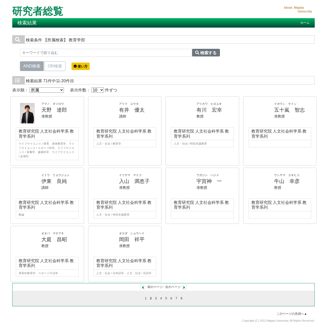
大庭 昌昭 (54, 239)
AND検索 (31, 66)
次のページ (173, 287)
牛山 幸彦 (287, 181)
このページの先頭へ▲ (291, 314)
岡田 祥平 (132, 239)
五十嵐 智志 (289, 110)
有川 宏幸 (209, 110)
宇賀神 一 (209, 181)
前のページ (155, 287)
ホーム (305, 23)
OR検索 (55, 66)
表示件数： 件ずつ (93, 90)
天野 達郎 (54, 110)
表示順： (21, 90)
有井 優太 (132, 110)
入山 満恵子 (134, 181)
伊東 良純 (54, 181)
